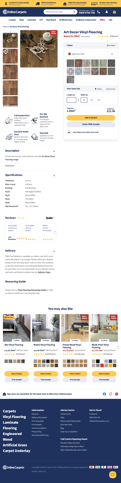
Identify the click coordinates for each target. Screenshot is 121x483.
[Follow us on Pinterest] (116, 394)
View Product (16, 373)
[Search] (74, 11)
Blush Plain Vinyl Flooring (100, 346)
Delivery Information (39, 417)
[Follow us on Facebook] (104, 394)
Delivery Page (44, 272)
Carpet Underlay (16, 451)
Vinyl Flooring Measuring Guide (32, 290)
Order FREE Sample (91, 124)
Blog (62, 428)
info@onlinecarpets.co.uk (99, 421)
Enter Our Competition (69, 431)
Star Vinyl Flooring (13, 345)
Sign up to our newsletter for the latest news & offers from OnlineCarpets (39, 394)
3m (91, 100)
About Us (35, 414)
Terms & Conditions (39, 428)
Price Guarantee (38, 421)
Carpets (9, 411)
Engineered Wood (12, 436)
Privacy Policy (37, 431)
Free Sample (17, 379)
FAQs (62, 417)
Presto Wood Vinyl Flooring (72, 346)
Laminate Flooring (10, 425)
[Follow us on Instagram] (110, 394)
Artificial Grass (15, 445)
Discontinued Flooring (40, 435)
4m (99, 100)
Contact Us (93, 414)
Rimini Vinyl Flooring (44, 345)
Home (5, 26)
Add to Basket (91, 117)
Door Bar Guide (66, 424)
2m (84, 100)
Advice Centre (65, 414)
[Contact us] (99, 12)
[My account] (107, 12)
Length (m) (71, 95)
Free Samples (37, 424)
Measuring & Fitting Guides (70, 421)
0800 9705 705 (87, 12)
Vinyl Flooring (14, 417)
